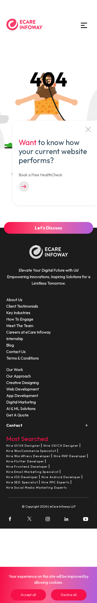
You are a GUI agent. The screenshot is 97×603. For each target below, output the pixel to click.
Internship (14, 338)
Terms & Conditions (22, 358)
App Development (22, 395)
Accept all (28, 595)
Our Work (14, 369)
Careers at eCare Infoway (28, 332)
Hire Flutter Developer (25, 461)
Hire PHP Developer (70, 456)
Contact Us (16, 351)
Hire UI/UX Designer (23, 445)
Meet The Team (19, 325)
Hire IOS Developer (22, 477)
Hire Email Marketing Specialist (32, 472)
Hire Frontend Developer (27, 466)
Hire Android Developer (61, 477)
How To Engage (19, 319)
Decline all (69, 595)
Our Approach (18, 376)
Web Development (22, 389)
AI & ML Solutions (21, 408)
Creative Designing (22, 382)
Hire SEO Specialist (22, 482)
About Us (14, 299)
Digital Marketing (21, 402)
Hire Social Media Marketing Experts (36, 487)
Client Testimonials (22, 306)
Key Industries (18, 312)
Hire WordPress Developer (28, 456)
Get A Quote (17, 414)
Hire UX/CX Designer (61, 445)
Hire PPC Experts (56, 482)
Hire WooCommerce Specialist (31, 451)
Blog (10, 345)
